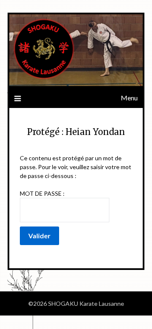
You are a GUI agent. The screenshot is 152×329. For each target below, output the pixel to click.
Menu (129, 98)
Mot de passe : (42, 193)
